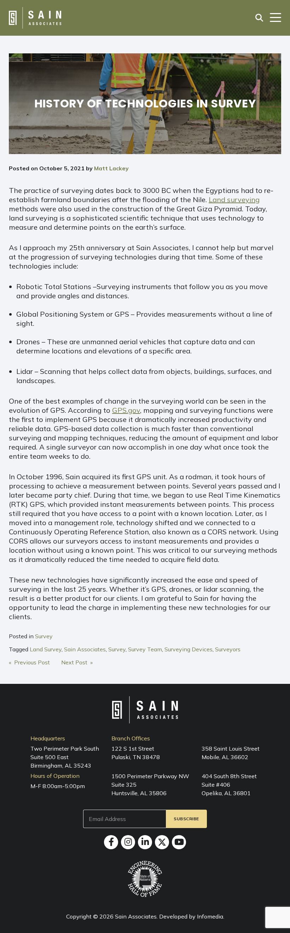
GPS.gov (126, 410)
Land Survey (46, 649)
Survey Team (145, 649)
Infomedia (210, 916)
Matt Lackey (111, 168)
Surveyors (227, 649)
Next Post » (77, 662)
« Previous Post (29, 662)
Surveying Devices (188, 649)
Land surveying (234, 199)
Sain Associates (85, 649)
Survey (44, 636)
